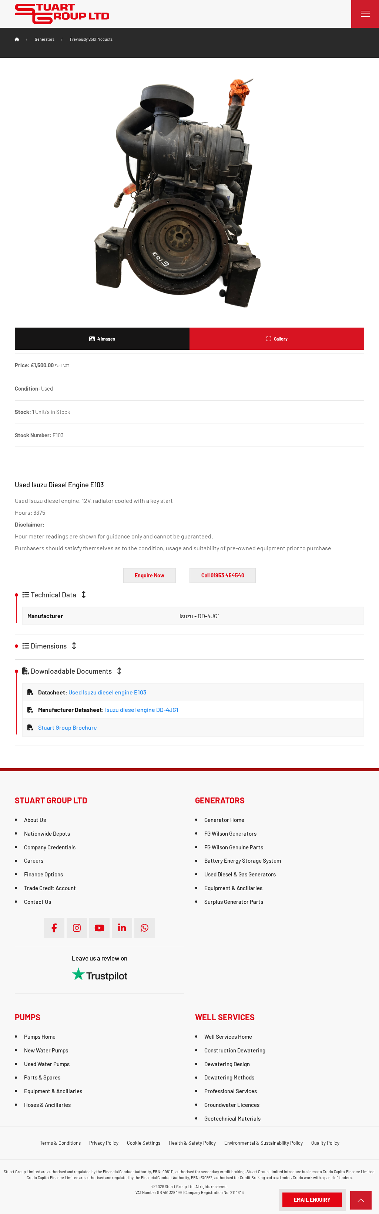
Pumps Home (40, 1036)
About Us (35, 819)
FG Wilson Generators (230, 833)
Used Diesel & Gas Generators (240, 874)
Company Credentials (50, 847)
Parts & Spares (42, 1077)
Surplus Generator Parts (233, 901)
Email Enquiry (312, 1200)
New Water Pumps (46, 1050)
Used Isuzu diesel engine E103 (106, 692)
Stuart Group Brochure (67, 727)
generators (44, 39)
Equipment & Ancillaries (233, 888)
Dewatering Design (227, 1064)
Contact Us (37, 901)
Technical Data (53, 595)
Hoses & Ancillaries (47, 1104)
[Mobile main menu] (365, 14)
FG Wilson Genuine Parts (233, 847)
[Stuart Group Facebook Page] (54, 928)
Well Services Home (228, 1036)
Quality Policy (325, 1143)
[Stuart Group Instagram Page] (77, 928)
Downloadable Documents (71, 671)
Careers (33, 860)
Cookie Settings (143, 1143)
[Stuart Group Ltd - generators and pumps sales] (62, 13)
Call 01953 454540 (222, 575)
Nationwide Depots (47, 833)
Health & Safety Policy (192, 1143)
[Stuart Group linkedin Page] (122, 928)
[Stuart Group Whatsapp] (144, 928)
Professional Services (230, 1091)
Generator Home (224, 819)
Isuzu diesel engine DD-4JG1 (141, 709)
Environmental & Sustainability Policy (263, 1143)
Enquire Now (149, 575)
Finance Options (43, 874)
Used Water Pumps (47, 1064)
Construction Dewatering (234, 1050)
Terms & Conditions (60, 1143)
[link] (361, 1200)
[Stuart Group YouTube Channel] (99, 928)
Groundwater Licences (231, 1104)
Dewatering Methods (229, 1077)
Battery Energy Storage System (242, 860)
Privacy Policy (103, 1143)
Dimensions (48, 646)
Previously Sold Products (91, 39)
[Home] (17, 39)
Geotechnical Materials (232, 1118)
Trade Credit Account (50, 888)
